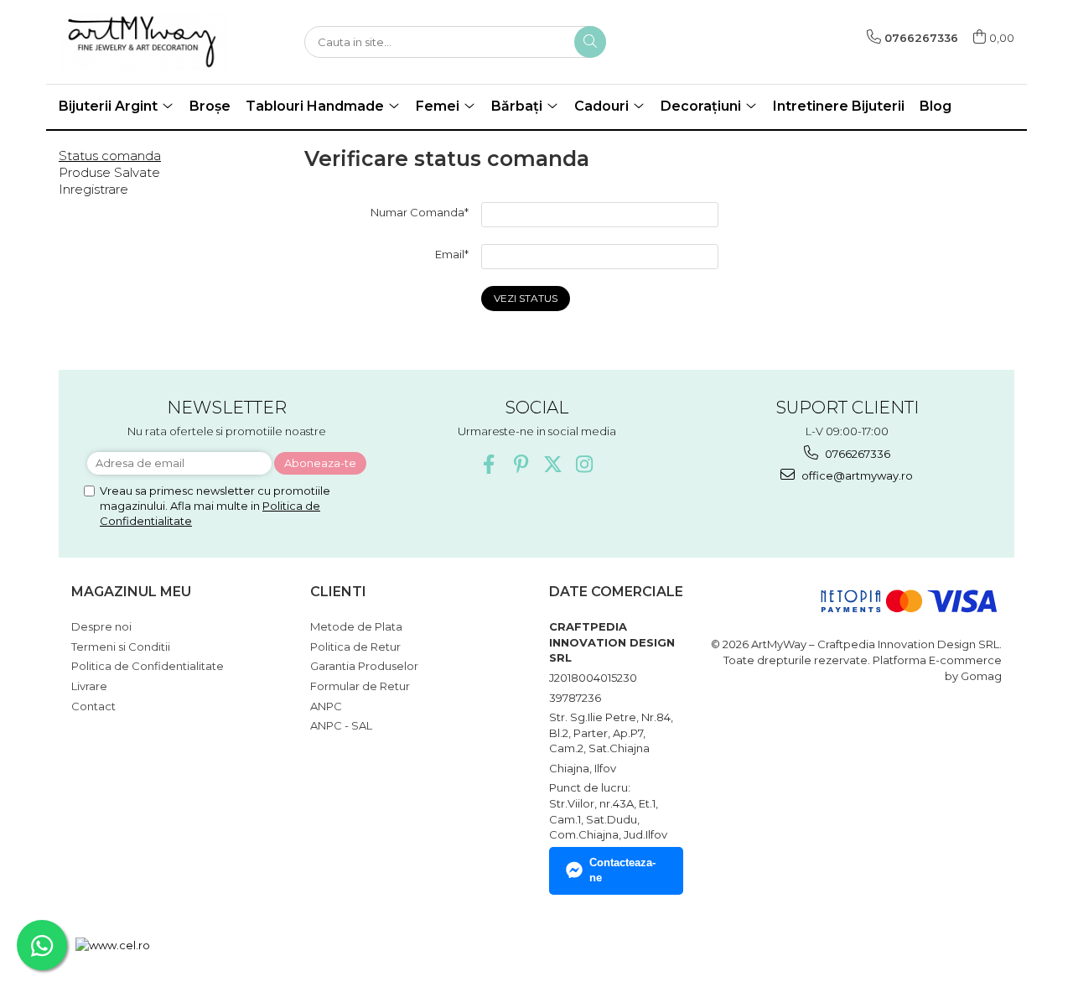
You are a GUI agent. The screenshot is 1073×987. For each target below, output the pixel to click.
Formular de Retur (360, 686)
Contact (93, 706)
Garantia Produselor (364, 666)
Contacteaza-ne (622, 870)
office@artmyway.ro (856, 475)
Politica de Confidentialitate (147, 666)
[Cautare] (590, 42)
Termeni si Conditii (120, 646)
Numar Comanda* (420, 212)
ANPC (326, 706)
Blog (935, 106)
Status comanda (110, 156)
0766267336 (856, 453)
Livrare (89, 686)
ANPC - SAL (341, 725)
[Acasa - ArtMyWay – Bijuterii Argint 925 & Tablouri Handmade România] (142, 42)
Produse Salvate (109, 172)
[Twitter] (553, 464)
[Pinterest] (521, 464)
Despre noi (101, 626)
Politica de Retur (355, 646)
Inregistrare (93, 189)
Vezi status (525, 298)
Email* (452, 254)
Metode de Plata (356, 626)
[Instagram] (584, 464)
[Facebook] (489, 464)
